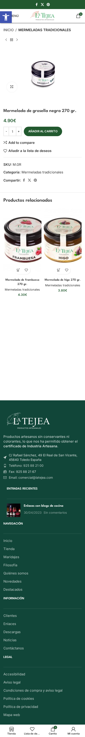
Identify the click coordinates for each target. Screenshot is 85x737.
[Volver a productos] (11, 40)
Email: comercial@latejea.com (31, 477)
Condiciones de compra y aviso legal (33, 690)
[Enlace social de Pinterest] (48, 5)
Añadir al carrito (43, 131)
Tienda (9, 549)
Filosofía (10, 565)
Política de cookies (18, 698)
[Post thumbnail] (13, 510)
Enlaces (9, 624)
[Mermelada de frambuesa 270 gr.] (22, 242)
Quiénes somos (15, 573)
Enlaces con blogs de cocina (43, 505)
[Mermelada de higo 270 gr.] (63, 242)
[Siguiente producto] (17, 40)
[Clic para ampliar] (12, 87)
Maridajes (11, 557)
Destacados (12, 589)
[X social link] (42, 5)
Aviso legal (12, 682)
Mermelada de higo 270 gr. (62, 280)
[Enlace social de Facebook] (36, 5)
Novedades (12, 581)
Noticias (10, 640)
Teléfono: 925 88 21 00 (26, 465)
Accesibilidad (14, 674)
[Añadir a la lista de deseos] (26, 270)
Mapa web (11, 715)
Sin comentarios (55, 512)
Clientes (10, 615)
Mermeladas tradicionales (44, 30)
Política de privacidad (20, 706)
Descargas (12, 632)
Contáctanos (13, 648)
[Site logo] (42, 15)
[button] (18, 270)
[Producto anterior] (6, 40)
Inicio (8, 30)
